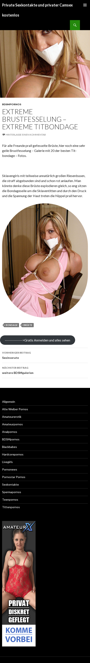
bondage (12, 325)
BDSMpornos (11, 104)
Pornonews (9, 469)
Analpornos (9, 431)
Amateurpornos (12, 424)
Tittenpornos (11, 507)
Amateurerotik (11, 416)
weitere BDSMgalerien (17, 370)
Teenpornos (10, 499)
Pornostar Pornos (13, 477)
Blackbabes (9, 447)
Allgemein (8, 401)
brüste (27, 325)
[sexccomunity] (19, 583)
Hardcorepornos (12, 454)
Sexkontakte (10, 484)
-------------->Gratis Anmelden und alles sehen (37, 340)
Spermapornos (11, 492)
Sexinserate (16, 355)
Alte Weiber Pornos (15, 409)
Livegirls (7, 462)
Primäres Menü (85, 5)
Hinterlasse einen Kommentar (26, 134)
